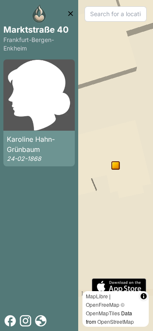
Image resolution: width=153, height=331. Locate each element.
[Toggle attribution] (144, 296)
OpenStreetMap (115, 321)
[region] (115, 165)
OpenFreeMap (102, 304)
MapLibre (97, 296)
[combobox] (115, 14)
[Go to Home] (39, 13)
